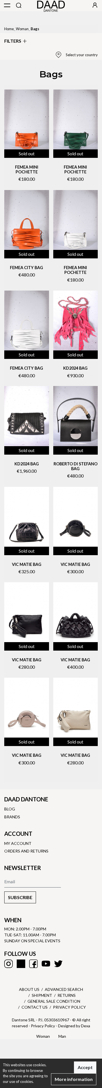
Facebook (33, 964)
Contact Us (35, 1007)
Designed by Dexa (74, 1025)
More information (74, 1079)
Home (9, 29)
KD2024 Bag (75, 368)
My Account (17, 843)
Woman (22, 29)
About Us (29, 989)
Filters (12, 40)
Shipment (42, 995)
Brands (12, 816)
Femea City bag (26, 267)
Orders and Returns (26, 851)
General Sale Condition (53, 1001)
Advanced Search (64, 989)
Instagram (8, 964)
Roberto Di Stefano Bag (75, 466)
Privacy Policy (69, 1007)
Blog (9, 808)
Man (62, 1036)
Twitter (58, 964)
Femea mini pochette (26, 169)
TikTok (21, 964)
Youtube (46, 964)
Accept (85, 1067)
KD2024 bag (26, 463)
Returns (67, 995)
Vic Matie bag (26, 564)
